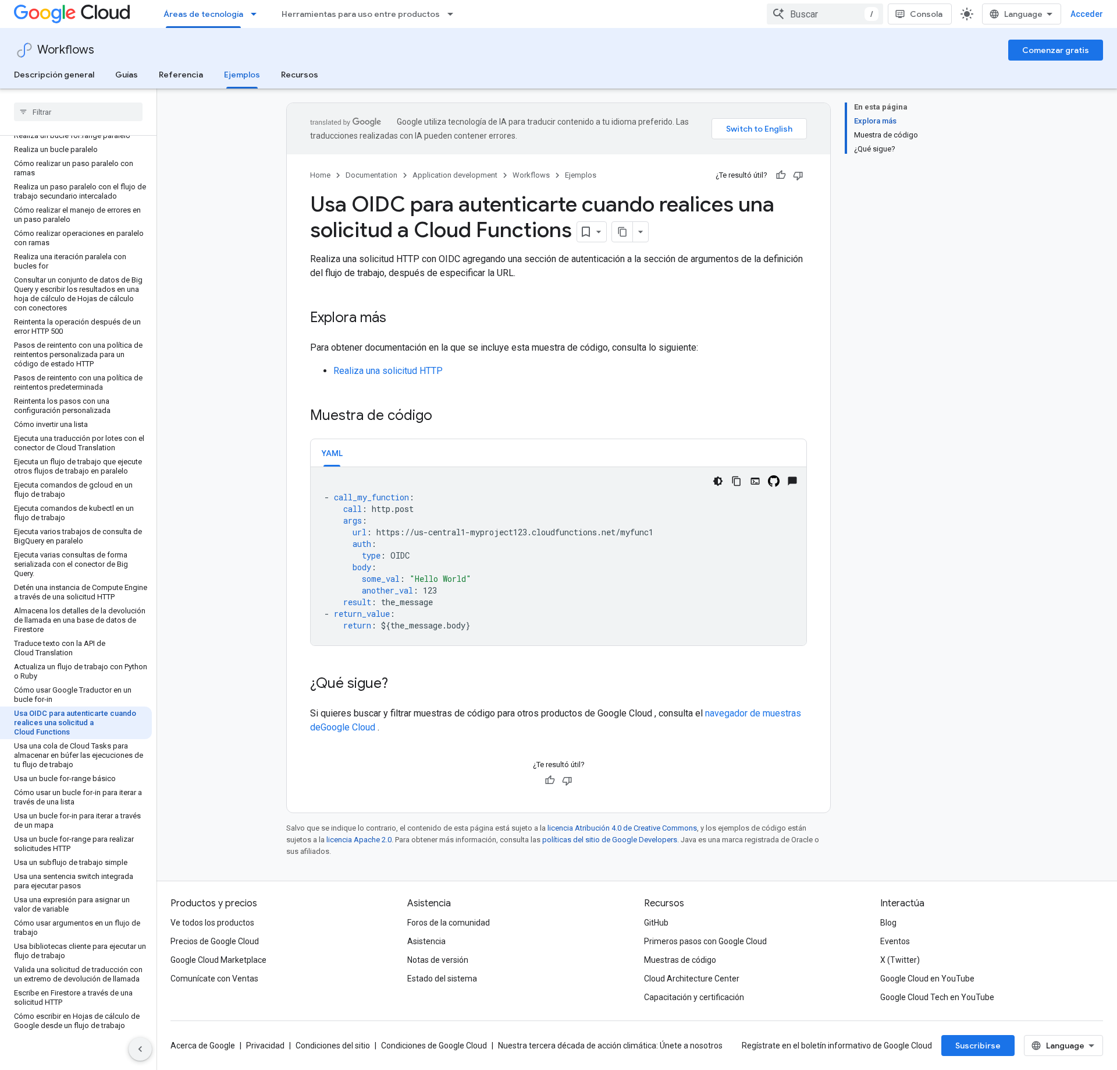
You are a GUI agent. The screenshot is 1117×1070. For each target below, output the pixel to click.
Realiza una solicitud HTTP (388, 370)
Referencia (181, 74)
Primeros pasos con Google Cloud (705, 941)
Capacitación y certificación (694, 997)
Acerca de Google (202, 1045)
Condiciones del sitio (333, 1045)
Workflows (65, 50)
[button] (332, 453)
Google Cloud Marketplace (218, 960)
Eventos (895, 941)
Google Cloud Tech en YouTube (937, 997)
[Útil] (780, 175)
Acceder (1086, 14)
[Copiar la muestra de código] (736, 481)
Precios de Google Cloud (214, 941)
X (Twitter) (900, 960)
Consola (926, 14)
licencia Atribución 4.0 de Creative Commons (622, 828)
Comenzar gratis (1055, 50)
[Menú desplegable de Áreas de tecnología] (257, 14)
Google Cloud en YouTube (927, 978)
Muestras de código (680, 960)
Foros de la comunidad (448, 922)
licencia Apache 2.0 (359, 839)
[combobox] (825, 13)
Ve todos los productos (212, 922)
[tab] (332, 453)
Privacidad (265, 1045)
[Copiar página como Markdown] (622, 232)
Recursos (299, 74)
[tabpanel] (558, 556)
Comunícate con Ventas (214, 978)
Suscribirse (978, 1045)
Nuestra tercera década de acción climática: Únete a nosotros (610, 1045)
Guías (126, 74)
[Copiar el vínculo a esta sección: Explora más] (398, 319)
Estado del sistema (442, 978)
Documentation (371, 175)
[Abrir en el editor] (755, 481)
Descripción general (54, 74)
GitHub (656, 922)
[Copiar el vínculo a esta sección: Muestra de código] (444, 416)
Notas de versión (437, 960)
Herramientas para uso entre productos (361, 14)
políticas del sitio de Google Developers (609, 839)
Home (320, 175)
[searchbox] (78, 112)
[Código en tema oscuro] (718, 481)
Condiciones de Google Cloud (434, 1045)
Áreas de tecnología (203, 14)
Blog (888, 922)
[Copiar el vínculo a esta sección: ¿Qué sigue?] (399, 684)
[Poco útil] (798, 175)
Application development (454, 175)
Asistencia (426, 941)
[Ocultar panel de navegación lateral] (140, 1049)
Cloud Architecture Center (691, 978)
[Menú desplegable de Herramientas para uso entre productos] (454, 14)
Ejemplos (242, 74)
